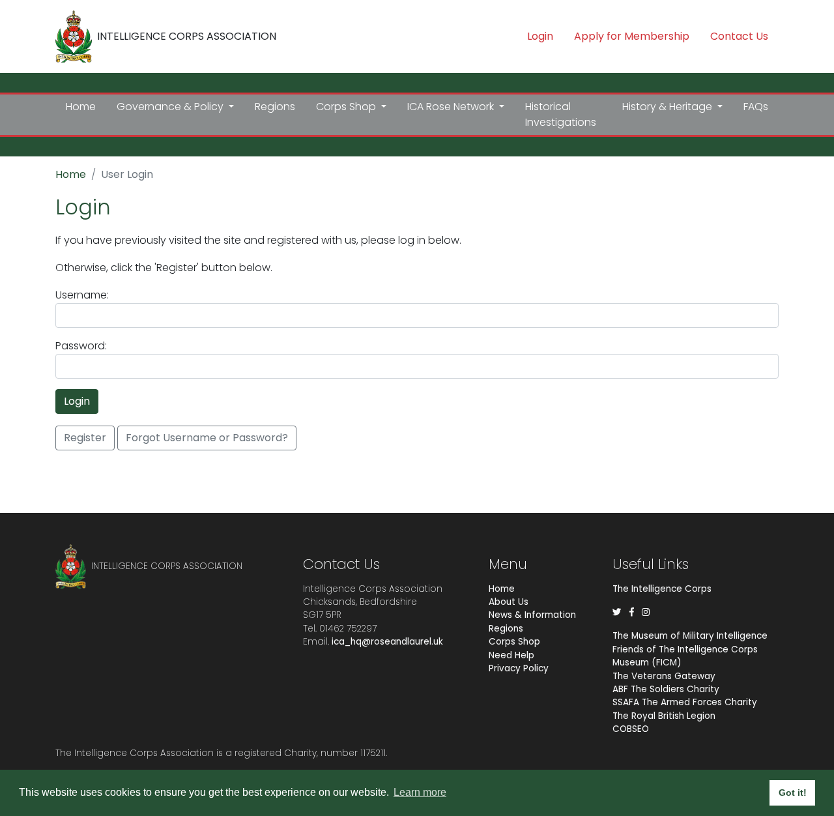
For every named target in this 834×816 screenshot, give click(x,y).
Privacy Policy (519, 668)
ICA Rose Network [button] (451, 106)
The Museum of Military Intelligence (690, 636)
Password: (81, 345)
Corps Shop (514, 641)
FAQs (755, 106)
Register (85, 437)
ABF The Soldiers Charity (665, 689)
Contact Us (739, 36)
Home (81, 106)
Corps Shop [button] (347, 106)
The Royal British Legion (663, 716)
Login (540, 36)
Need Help (511, 655)
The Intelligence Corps (662, 589)
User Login (127, 174)
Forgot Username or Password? (207, 437)
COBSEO (630, 729)
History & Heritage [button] (668, 106)
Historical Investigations (560, 114)
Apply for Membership (631, 36)
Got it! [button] (793, 792)
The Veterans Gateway (663, 676)
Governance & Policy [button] (171, 106)
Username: (82, 294)
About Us (508, 602)
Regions (275, 106)
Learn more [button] (420, 792)
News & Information (532, 615)
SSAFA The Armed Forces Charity (684, 702)
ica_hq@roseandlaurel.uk (387, 641)
